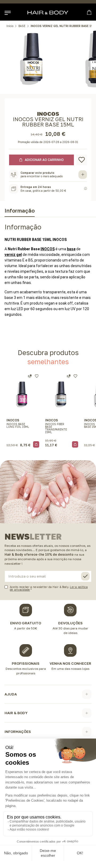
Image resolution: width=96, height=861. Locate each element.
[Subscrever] (85, 576)
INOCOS (48, 249)
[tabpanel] (48, 273)
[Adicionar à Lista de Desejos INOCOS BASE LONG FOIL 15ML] (36, 376)
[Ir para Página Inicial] (47, 12)
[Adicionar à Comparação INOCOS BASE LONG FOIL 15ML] (29, 376)
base (71, 249)
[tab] (20, 211)
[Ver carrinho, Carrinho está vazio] (89, 12)
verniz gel (13, 254)
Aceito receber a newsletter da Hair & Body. (49, 588)
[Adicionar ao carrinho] (36, 444)
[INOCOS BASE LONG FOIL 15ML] (22, 394)
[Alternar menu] (7, 13)
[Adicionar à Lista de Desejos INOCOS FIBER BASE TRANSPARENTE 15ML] (75, 376)
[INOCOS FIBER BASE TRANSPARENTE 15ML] (61, 394)
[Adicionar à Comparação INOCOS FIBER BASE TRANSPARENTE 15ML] (68, 376)
